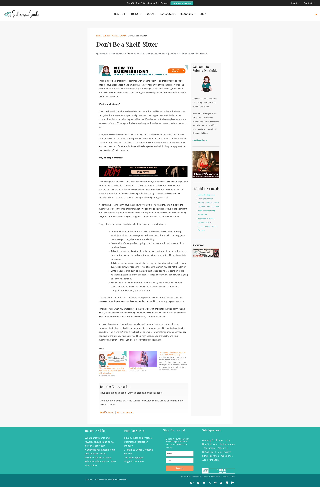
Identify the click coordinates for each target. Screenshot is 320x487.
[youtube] (216, 483)
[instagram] (199, 483)
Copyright (206, 477)
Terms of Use (197, 477)
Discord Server (125, 412)
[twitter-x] (210, 483)
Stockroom (210, 447)
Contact (232, 477)
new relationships (162, 53)
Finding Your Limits (205, 199)
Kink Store (214, 459)
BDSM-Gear (208, 451)
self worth (203, 53)
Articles (106, 35)
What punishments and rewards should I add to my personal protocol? (99, 441)
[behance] (227, 483)
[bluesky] (204, 483)
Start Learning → (199, 140)
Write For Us (215, 477)
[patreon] (233, 483)
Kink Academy (227, 444)
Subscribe (180, 468)
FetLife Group (107, 412)
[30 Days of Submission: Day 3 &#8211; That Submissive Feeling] (174, 361)
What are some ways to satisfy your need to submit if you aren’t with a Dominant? (112, 370)
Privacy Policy (186, 477)
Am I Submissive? (136, 368)
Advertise (225, 477)
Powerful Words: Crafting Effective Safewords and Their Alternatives (100, 461)
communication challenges (142, 53)
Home (99, 35)
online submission (179, 53)
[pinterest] (221, 483)
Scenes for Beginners (206, 195)
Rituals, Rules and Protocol (138, 437)
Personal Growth (119, 35)
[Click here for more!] (143, 171)
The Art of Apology (134, 457)
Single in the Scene (134, 461)
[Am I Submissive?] (143, 359)
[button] (181, 3)
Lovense (214, 455)
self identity (193, 53)
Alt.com (222, 447)
